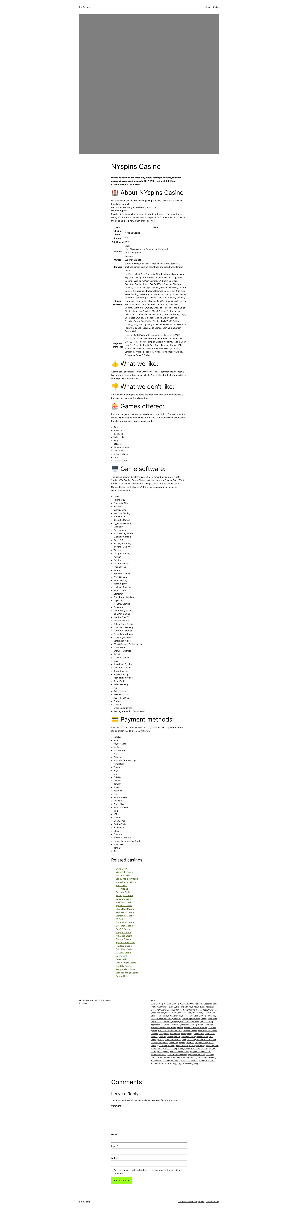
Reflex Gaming (157, 1048)
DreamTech (197, 1013)
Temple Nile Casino (125, 969)
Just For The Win (169, 1031)
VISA (212, 1060)
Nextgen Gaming (188, 1036)
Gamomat (167, 1022)
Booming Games (174, 1010)
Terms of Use (184, 1201)
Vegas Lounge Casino (126, 882)
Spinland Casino (124, 905)
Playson (182, 1042)
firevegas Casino (124, 936)
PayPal (200, 1039)
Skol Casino (121, 885)
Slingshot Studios (197, 1051)
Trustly (184, 1060)
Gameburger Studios (191, 1019)
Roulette (188, 1048)
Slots (208, 1051)
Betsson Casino (123, 892)
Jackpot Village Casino (127, 972)
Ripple (180, 1048)
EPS (170, 1016)
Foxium (177, 1019)
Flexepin (154, 1019)
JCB (159, 1031)
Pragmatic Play (201, 1042)
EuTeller (185, 1016)
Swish (200, 1057)
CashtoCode (201, 1010)
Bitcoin (201, 1007)
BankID (172, 1007)
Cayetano (212, 1010)
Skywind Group (182, 1051)
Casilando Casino (124, 926)
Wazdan (154, 1063)
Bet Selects (84, 7)
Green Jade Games (172, 1025)
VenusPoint (193, 1060)
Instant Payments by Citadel (163, 1027)
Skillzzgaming (163, 1051)
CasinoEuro (121, 956)
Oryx (184, 1039)
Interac (180, 1027)
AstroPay (199, 1004)
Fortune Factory (166, 1019)
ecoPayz (207, 1013)
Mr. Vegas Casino (124, 895)
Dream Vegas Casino (126, 962)
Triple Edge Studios (171, 1060)
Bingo (194, 1007)
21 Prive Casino (123, 952)
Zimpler (197, 1063)
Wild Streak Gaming (167, 1063)
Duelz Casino (122, 869)
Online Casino (104, 1000)
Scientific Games (200, 1048)
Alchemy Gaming (171, 1004)
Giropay (175, 1022)
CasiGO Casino (123, 929)
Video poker (204, 1060)
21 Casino (120, 919)
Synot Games (209, 1057)
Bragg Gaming (189, 1010)
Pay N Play (191, 1039)
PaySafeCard (210, 1039)
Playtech (190, 1042)
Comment (117, 1106)
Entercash (163, 1016)
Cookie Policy (212, 1201)
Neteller (170, 1036)
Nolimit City (202, 1036)
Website (115, 1158)
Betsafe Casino (123, 899)
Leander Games (210, 1031)
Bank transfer (162, 1007)
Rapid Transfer (182, 1045)
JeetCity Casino (123, 966)
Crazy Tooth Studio (174, 1013)
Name (115, 1134)
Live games (164, 1033)
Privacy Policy (198, 1201)
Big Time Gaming (183, 1007)
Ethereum (177, 1016)
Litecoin (154, 1033)
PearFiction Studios (159, 1042)
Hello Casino (122, 889)
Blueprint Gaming (158, 1010)
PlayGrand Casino (124, 902)
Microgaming (187, 1033)
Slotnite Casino (123, 939)
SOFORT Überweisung (177, 1054)
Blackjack (209, 1007)
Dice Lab (187, 1013)
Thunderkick (156, 1060)
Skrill (172, 1051)
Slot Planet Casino (125, 922)
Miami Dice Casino (125, 909)
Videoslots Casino (124, 872)
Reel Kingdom (212, 1045)
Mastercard (175, 1033)
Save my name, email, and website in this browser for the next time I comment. (148, 1172)
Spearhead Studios (196, 1054)
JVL (180, 1031)
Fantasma (211, 1016)
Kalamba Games (190, 1031)
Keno (200, 1031)
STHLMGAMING (165, 1057)
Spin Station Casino (125, 942)
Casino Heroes (123, 976)
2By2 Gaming (157, 1004)
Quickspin (163, 1045)
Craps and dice (157, 1013)
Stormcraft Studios (181, 1057)
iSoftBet (203, 1027)
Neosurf (162, 1036)
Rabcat (171, 1045)
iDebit (200, 1025)
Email (114, 1146)
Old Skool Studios (173, 1039)
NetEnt (177, 1036)
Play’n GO (173, 1042)
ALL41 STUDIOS (187, 1004)
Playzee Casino (123, 932)
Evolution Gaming (198, 1016)
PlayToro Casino (124, 946)
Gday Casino (122, 959)
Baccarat (208, 1004)
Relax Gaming (171, 1048)
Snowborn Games (158, 1054)
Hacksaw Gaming (189, 1025)
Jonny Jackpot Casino (127, 879)
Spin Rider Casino (124, 949)
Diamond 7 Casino (125, 915)
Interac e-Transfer (191, 1027)
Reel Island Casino (125, 912)
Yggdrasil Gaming (185, 1063)
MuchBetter (199, 1033)
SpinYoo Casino (123, 875)
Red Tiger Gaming (197, 1045)
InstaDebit (208, 1025)
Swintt (193, 1057)
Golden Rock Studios (189, 1022)
